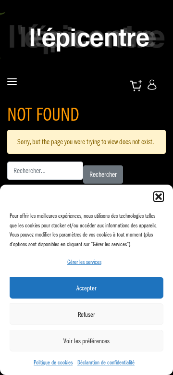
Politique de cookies (53, 362)
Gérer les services (84, 261)
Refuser (86, 314)
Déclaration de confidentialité (106, 362)
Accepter (86, 288)
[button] (158, 196)
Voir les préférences (86, 341)
